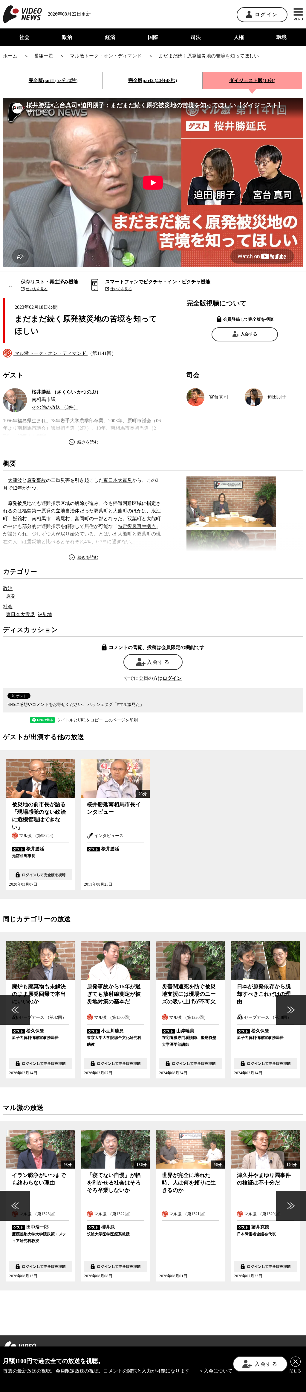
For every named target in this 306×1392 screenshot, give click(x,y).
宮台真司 (218, 397)
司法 (196, 37)
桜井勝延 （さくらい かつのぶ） (66, 391)
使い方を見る (37, 289)
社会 (24, 37)
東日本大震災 (117, 480)
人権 (239, 37)
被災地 (45, 614)
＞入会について (215, 1370)
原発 (11, 596)
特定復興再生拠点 (137, 526)
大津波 (15, 480)
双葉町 (101, 510)
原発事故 (36, 480)
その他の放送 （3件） (55, 407)
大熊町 (120, 510)
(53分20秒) (53, 80)
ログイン (266, 14)
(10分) (252, 80)
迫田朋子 (277, 397)
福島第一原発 (36, 510)
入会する (249, 334)
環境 (281, 37)
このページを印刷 (121, 720)
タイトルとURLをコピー (80, 720)
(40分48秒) (152, 80)
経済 (110, 37)
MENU (298, 19)
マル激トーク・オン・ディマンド (50, 353)
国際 (153, 37)
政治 (67, 37)
